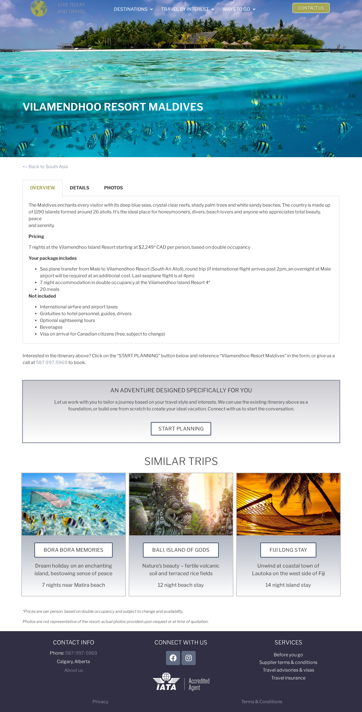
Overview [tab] (42, 188)
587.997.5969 (52, 362)
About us (73, 670)
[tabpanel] (181, 269)
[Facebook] (173, 658)
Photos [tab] (113, 188)
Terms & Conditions (261, 701)
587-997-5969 (81, 653)
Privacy (100, 701)
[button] (133, 9)
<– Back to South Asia (45, 166)
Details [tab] (79, 188)
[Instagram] (189, 658)
